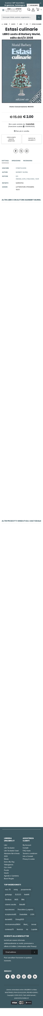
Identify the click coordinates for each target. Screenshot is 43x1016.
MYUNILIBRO (34, 5)
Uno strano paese (21, 493)
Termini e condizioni (30, 853)
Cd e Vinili (7, 867)
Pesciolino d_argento (25, 909)
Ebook (6, 859)
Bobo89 (22, 904)
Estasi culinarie (21, 389)
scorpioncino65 (10, 914)
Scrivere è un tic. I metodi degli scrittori (21, 604)
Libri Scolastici (9, 848)
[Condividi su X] (21, 151)
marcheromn (9, 909)
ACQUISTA (22, 250)
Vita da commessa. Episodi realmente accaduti (22, 555)
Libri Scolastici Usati (11, 850)
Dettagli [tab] (5, 161)
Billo (22, 899)
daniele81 (8, 919)
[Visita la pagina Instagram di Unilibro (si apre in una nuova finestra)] (18, 976)
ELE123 (18, 894)
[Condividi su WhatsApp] (27, 151)
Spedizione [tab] (16, 161)
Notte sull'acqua (21, 753)
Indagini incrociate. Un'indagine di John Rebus (21, 802)
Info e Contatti (28, 856)
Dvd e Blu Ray (9, 862)
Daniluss (8, 899)
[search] (39, 17)
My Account (27, 845)
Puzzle (6, 870)
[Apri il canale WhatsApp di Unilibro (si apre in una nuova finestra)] (24, 976)
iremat (33, 924)
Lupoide (34, 929)
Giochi (6, 873)
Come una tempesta (21, 703)
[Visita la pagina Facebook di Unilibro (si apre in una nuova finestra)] (7, 976)
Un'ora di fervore (21, 286)
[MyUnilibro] (33, 10)
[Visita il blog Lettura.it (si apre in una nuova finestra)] (29, 976)
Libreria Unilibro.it (9, 839)
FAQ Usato (27, 850)
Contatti (25, 848)
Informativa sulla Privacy (27, 946)
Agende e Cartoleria (11, 876)
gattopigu (8, 894)
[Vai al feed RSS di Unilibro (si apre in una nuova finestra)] (35, 976)
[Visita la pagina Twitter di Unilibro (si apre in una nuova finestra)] (13, 976)
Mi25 (16, 899)
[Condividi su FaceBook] (16, 151)
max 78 (7, 889)
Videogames (8, 864)
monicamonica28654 (12, 924)
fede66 (26, 894)
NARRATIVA (20, 183)
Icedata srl (25, 998)
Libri (5, 845)
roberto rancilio (10, 904)
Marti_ (26, 924)
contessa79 (9, 929)
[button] (39, 9)
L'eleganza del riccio (21, 234)
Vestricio (20, 929)
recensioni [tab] (27, 161)
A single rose (21, 337)
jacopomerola (26, 889)
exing (16, 889)
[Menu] (3, 10)
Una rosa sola (21, 441)
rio (27, 929)
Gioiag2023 (19, 919)
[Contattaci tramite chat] (28, 10)
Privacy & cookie (29, 859)
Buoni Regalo (9, 878)
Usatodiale (30, 124)
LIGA (32, 914)
